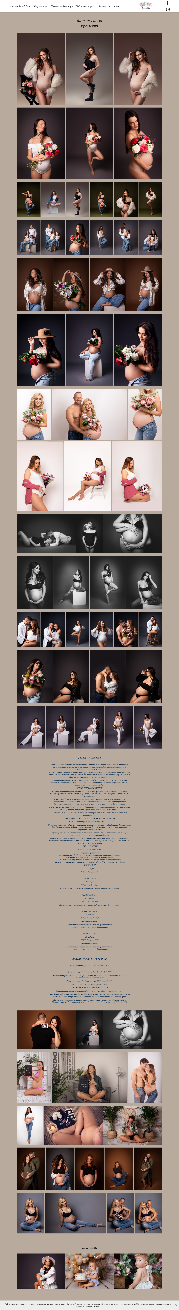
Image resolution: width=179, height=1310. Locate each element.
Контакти (104, 6)
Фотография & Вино (20, 6)
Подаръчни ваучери (86, 6)
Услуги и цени (41, 6)
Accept (96, 1306)
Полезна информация (62, 6)
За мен (115, 6)
